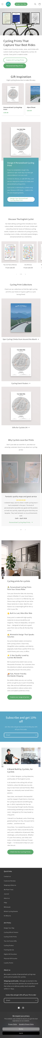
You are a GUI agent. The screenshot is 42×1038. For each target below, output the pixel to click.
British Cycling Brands (11, 911)
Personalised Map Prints (14, 66)
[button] (2, 4)
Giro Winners (28, 265)
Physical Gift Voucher (10, 959)
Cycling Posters (9, 945)
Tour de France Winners (10, 265)
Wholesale (7, 907)
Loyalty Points (8, 963)
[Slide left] (16, 274)
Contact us (7, 876)
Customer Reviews (10, 881)
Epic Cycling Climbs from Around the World (20, 339)
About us (7, 898)
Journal (6, 894)
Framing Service (9, 950)
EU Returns (7, 916)
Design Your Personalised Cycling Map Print (19, 199)
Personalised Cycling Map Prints (19, 522)
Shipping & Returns (10, 885)
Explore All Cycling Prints (15, 60)
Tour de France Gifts (10, 941)
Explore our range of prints (19, 697)
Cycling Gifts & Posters (11, 932)
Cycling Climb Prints (10, 937)
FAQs (5, 903)
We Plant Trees (8, 890)
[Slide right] (25, 274)
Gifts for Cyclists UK (19, 428)
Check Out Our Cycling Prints (20, 852)
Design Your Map (21, 4)
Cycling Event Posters (19, 383)
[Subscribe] (36, 735)
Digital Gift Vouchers (10, 954)
